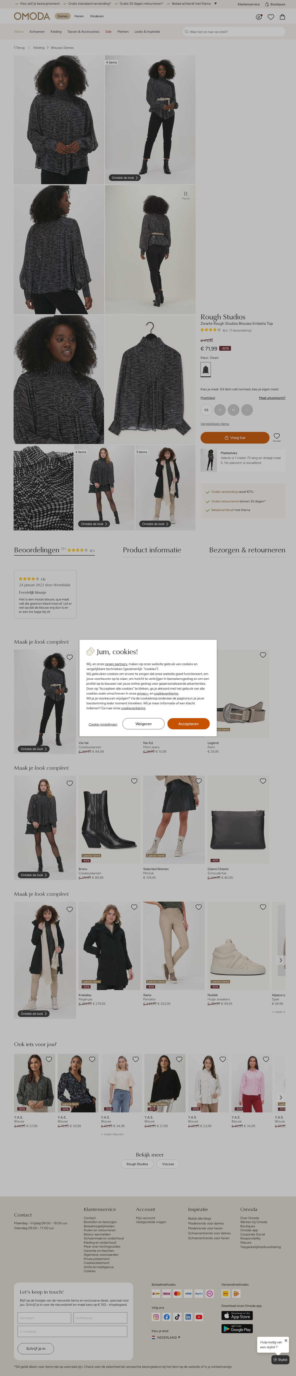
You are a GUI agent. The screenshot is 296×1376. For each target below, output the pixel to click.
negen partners (116, 664)
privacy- (143, 693)
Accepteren (188, 724)
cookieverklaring (166, 693)
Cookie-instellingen (103, 724)
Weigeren (143, 724)
